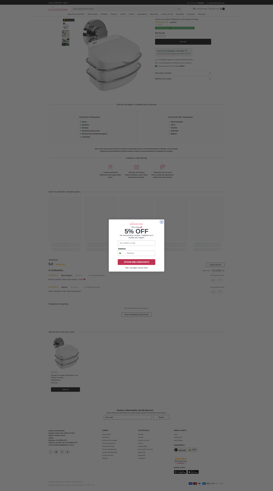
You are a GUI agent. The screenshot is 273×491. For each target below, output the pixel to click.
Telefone (122, 249)
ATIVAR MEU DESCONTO (136, 262)
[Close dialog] (161, 222)
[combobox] (122, 253)
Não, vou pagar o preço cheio (136, 268)
